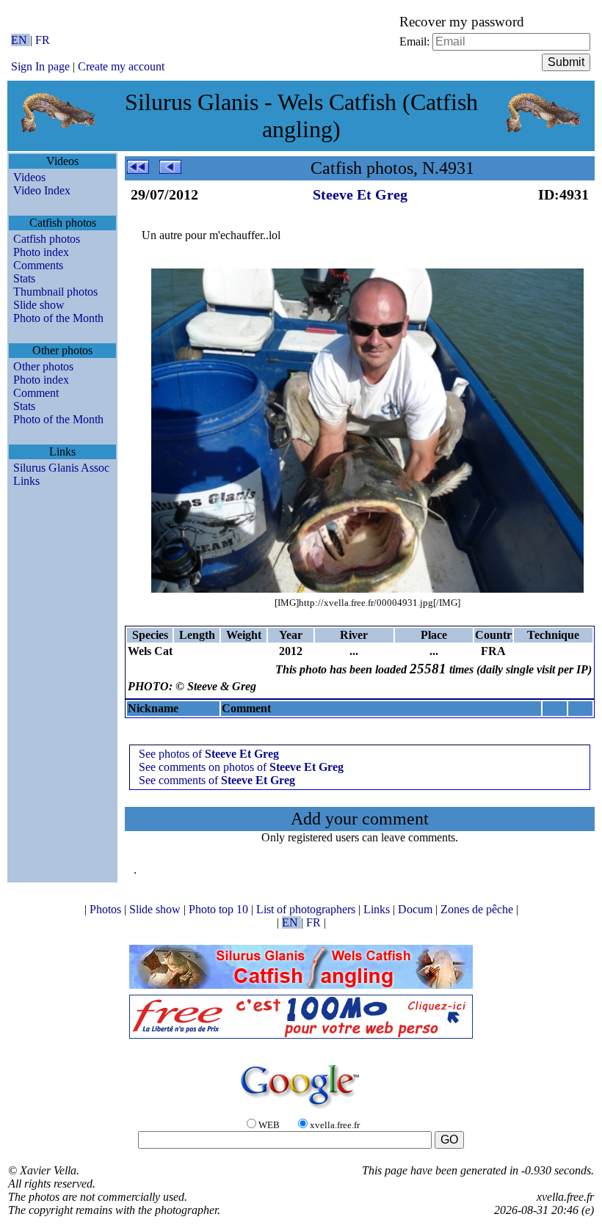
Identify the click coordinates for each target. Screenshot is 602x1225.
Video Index (41, 190)
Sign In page (40, 66)
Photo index (41, 252)
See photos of (209, 753)
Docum (416, 909)
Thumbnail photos (55, 291)
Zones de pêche (478, 909)
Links (26, 481)
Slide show (39, 305)
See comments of (217, 780)
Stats (24, 278)
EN (20, 40)
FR (42, 40)
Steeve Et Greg (360, 194)
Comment (36, 393)
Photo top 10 (220, 909)
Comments (38, 265)
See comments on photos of (241, 767)
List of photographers (307, 909)
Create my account (121, 66)
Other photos (43, 366)
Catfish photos (46, 239)
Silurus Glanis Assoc (61, 467)
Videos (29, 177)
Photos (107, 909)
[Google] (301, 1109)
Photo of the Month (58, 318)
